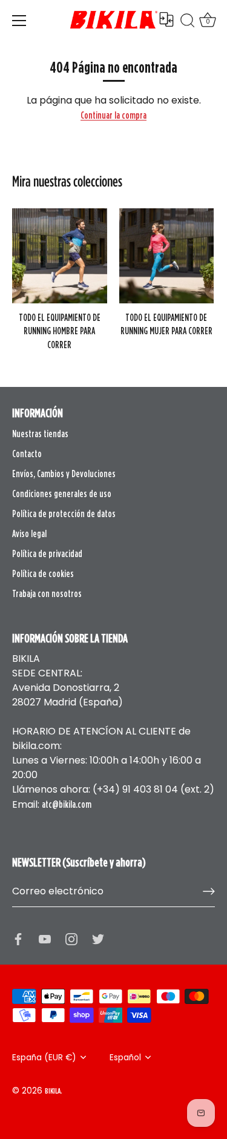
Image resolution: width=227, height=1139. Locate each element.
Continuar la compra (113, 115)
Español (125, 1057)
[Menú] (19, 20)
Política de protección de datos (64, 513)
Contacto (27, 453)
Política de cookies (43, 573)
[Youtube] (45, 938)
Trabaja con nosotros (47, 593)
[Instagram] (71, 938)
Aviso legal (29, 533)
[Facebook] (18, 938)
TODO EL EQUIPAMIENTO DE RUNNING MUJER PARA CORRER (166, 323)
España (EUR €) (44, 1057)
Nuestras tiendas (40, 433)
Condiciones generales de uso (61, 493)
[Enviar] (209, 891)
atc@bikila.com (66, 804)
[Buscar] (187, 22)
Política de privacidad (47, 553)
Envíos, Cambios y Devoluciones (64, 473)
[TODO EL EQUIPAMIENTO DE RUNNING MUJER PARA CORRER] (166, 255)
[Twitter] (98, 938)
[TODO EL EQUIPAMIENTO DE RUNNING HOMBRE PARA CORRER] (59, 255)
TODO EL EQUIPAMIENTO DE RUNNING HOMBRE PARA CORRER (59, 330)
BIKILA (53, 1090)
